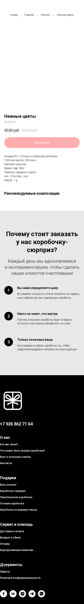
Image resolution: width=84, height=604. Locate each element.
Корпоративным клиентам (16, 550)
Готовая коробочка (12, 503)
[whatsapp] (41, 596)
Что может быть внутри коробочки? (22, 450)
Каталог (45, 14)
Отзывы (5, 543)
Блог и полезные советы (15, 456)
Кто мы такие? (9, 444)
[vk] (13, 596)
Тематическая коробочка (16, 497)
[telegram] (32, 596)
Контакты (6, 463)
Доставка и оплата (12, 531)
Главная (29, 14)
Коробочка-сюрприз (13, 491)
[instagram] (22, 596)
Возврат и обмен (10, 537)
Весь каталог (8, 484)
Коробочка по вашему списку (18, 509)
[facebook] (3, 596)
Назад (13, 14)
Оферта (5, 571)
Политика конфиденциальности (20, 577)
